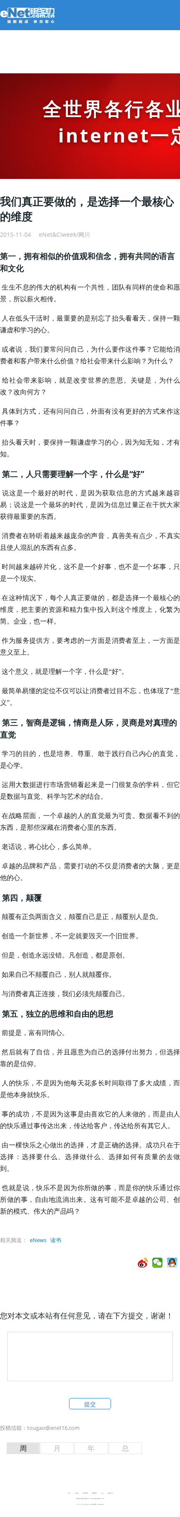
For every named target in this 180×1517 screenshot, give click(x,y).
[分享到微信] (157, 1263)
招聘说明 (85, 1493)
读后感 (77, 1493)
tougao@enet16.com (53, 1428)
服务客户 (94, 1493)
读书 (55, 1240)
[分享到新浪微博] (143, 1263)
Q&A (102, 1493)
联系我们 (110, 1493)
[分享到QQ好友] (172, 1263)
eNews (38, 1240)
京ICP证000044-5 (86, 1504)
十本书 (69, 1493)
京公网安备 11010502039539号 (97, 1504)
